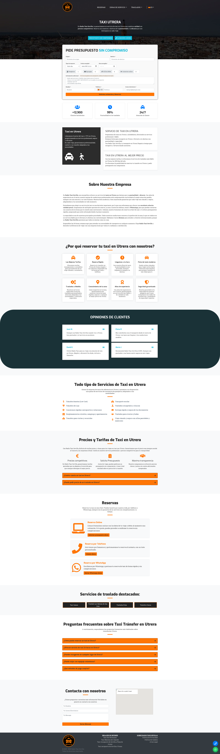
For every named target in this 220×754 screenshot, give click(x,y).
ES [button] (151, 7)
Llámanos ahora (124, 38)
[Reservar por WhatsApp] (215, 749)
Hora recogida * (103, 63)
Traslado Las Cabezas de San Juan (97, 605)
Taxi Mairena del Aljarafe (110, 740)
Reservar (101, 7)
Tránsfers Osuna (145, 605)
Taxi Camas (74, 605)
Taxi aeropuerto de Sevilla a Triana (110, 746)
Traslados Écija (122, 605)
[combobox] (100, 89)
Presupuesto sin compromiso (100, 38)
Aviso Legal (154, 742)
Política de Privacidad (150, 737)
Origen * (68, 56)
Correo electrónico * (130, 87)
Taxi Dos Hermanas (110, 737)
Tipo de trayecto (70, 63)
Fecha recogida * (85, 63)
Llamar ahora (91, 554)
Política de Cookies (151, 740)
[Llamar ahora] (215, 743)
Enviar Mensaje (85, 724)
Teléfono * (98, 87)
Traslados (136, 7)
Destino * (112, 56)
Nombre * (68, 87)
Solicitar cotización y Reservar (110, 94)
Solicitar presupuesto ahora (98, 535)
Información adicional (89, 75)
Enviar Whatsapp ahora (93, 573)
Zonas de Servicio (118, 7)
